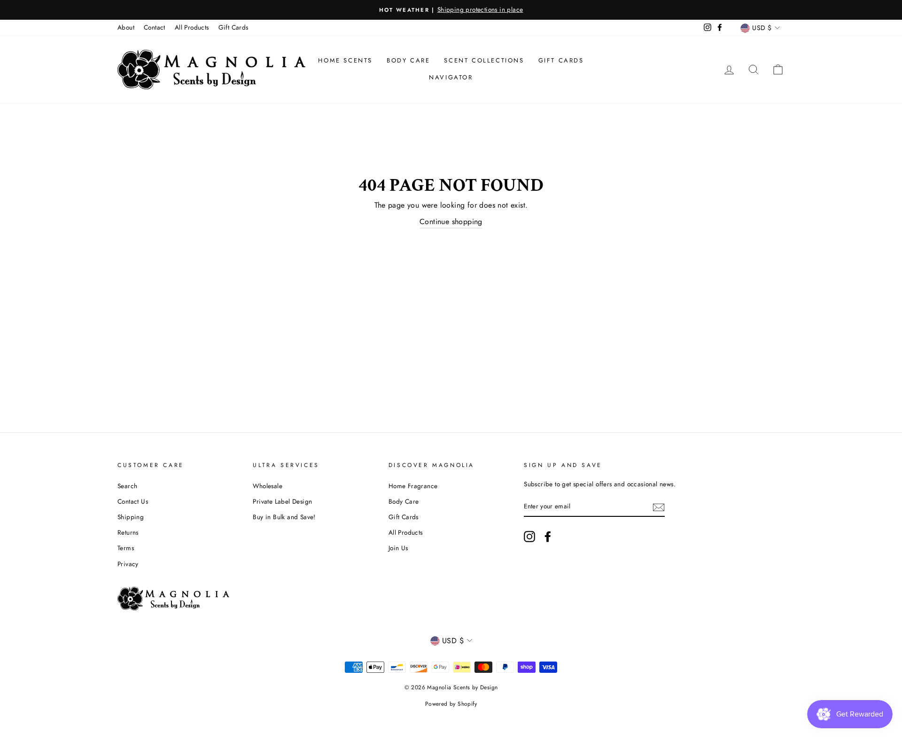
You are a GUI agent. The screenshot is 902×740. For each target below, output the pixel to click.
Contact (154, 27)
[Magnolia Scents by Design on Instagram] (529, 536)
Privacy (128, 564)
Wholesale (267, 486)
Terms (125, 548)
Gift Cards (233, 27)
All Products (192, 27)
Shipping (130, 517)
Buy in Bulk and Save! (284, 517)
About (125, 27)
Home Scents (345, 60)
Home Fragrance (413, 486)
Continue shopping (451, 221)
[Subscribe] (659, 506)
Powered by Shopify (451, 704)
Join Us (398, 548)
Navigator (451, 77)
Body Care (408, 60)
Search (127, 486)
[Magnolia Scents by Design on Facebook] (547, 536)
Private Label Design (282, 501)
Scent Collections (484, 60)
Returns (128, 532)
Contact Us (132, 501)
